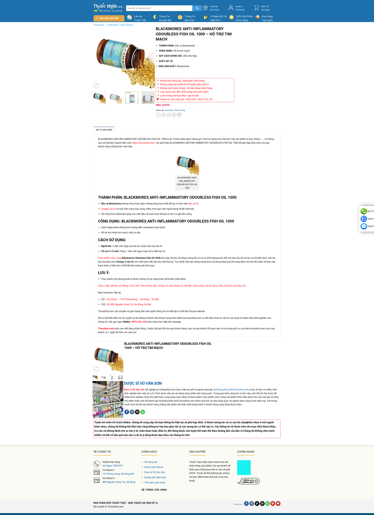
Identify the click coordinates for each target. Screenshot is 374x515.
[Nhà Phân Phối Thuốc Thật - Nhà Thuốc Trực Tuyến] (108, 7)
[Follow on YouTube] (278, 503)
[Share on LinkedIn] (179, 114)
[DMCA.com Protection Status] (244, 467)
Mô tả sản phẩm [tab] (104, 130)
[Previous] (97, 57)
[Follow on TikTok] (257, 503)
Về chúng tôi (150, 462)
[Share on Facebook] (158, 114)
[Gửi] (197, 8)
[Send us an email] (137, 412)
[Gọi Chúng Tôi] (142, 412)
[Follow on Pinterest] (272, 503)
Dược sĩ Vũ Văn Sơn (154, 472)
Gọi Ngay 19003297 (112, 465)
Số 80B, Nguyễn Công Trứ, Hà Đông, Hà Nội (129, 304)
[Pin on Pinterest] (174, 114)
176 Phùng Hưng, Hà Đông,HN (118, 473)
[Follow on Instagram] (132, 412)
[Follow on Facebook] (126, 412)
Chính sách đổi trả (153, 467)
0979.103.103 (138, 321)
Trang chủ (99, 25)
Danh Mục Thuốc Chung (120, 25)
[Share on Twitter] (163, 114)
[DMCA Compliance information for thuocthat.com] (248, 481)
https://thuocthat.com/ (144, 142)
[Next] (150, 57)
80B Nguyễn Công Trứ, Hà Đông (118, 482)
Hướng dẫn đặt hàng (155, 477)
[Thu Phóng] (96, 85)
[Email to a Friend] (169, 114)
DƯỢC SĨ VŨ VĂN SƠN (143, 383)
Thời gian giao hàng (154, 482)
